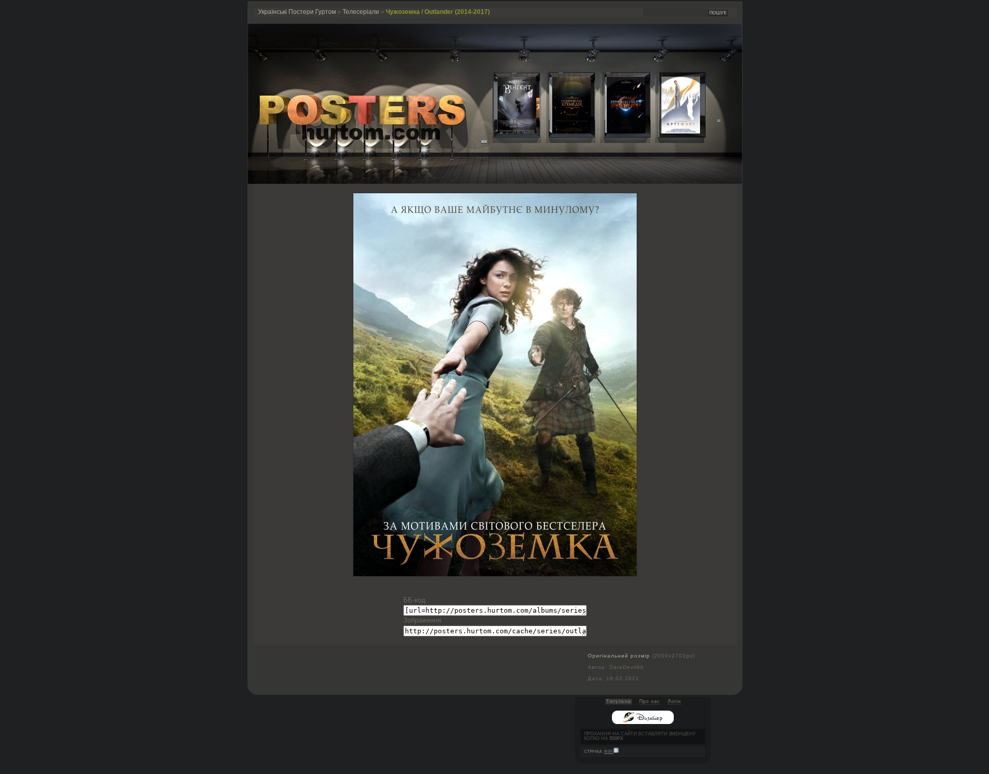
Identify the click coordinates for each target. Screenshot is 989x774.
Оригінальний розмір (619, 656)
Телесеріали (361, 11)
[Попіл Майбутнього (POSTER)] (618, 131)
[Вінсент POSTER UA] (509, 131)
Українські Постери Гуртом (297, 11)
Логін (674, 701)
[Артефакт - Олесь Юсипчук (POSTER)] (672, 131)
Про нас (649, 701)
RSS (608, 751)
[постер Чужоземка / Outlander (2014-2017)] (495, 574)
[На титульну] (495, 182)
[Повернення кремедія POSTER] (563, 131)
